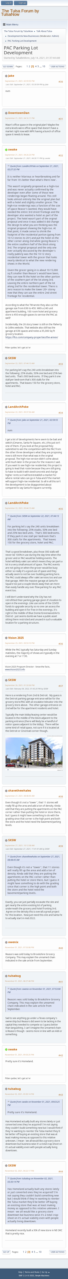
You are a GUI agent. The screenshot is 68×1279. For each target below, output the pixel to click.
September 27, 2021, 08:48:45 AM (20, 795)
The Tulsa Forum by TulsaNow (20, 12)
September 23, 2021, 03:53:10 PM (20, 643)
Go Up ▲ (46, 1272)
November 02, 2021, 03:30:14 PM (19, 1094)
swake (12, 149)
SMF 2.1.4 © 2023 (26, 1276)
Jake (11, 76)
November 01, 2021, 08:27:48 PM (19, 981)
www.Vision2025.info (15, 669)
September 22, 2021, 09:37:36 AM (20, 412)
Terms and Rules (32, 1272)
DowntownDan (18, 113)
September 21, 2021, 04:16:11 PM (20, 118)
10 (43, 66)
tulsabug (14, 976)
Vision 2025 (16, 638)
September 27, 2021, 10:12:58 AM (20, 845)
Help (20, 1272)
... (41, 66)
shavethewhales (19, 790)
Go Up (6, 1252)
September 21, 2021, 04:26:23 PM (20, 154)
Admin (55, 36)
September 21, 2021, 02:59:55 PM (20, 81)
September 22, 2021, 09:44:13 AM (20, 508)
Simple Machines (42, 1276)
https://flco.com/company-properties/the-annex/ (31, 337)
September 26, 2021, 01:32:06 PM (20, 685)
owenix (13, 942)
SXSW (12, 358)
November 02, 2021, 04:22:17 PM (19, 1170)
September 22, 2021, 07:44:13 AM (20, 363)
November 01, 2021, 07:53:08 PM (19, 947)
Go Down (8, 66)
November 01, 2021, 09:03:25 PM (19, 1054)
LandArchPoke (18, 407)
